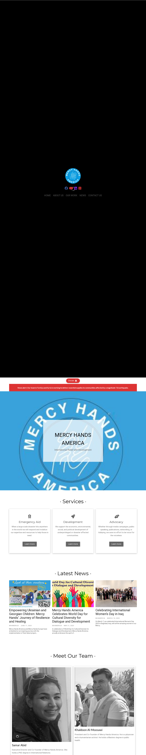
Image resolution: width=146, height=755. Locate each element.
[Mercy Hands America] (66, 189)
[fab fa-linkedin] (75, 189)
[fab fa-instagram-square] (79, 189)
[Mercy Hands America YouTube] (71, 189)
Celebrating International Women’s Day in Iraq (112, 612)
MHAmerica (14, 625)
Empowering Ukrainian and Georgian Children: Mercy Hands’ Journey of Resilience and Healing (29, 615)
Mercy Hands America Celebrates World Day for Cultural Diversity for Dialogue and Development (71, 615)
